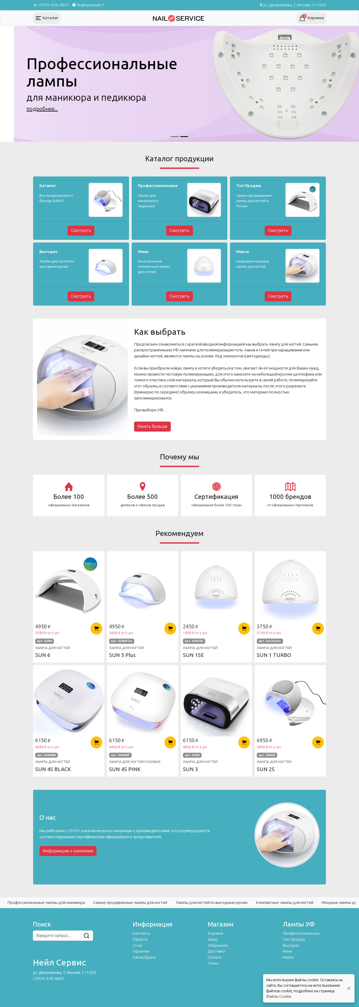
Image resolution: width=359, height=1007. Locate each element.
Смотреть (81, 230)
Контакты (141, 933)
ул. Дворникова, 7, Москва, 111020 (294, 5)
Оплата (214, 957)
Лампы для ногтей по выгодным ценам (212, 902)
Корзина (215, 933)
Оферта (140, 939)
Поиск (213, 963)
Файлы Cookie (278, 996)
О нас (138, 945)
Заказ (213, 939)
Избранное (218, 945)
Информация (89, 5)
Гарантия (141, 951)
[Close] (348, 988)
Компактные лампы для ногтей (284, 902)
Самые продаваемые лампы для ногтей (130, 902)
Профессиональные (301, 933)
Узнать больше (152, 426)
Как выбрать (144, 957)
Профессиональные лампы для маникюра (46, 902)
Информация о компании (68, 850)
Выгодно (291, 945)
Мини (287, 951)
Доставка (216, 951)
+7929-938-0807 (53, 5)
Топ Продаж (294, 939)
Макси (288, 957)
